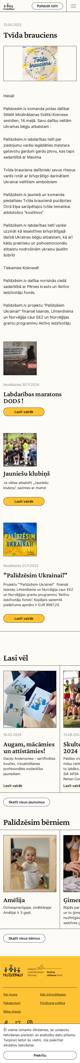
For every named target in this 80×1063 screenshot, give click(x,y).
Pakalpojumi (11, 1003)
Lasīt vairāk (24, 412)
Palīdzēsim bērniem (36, 822)
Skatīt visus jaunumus (27, 802)
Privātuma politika (52, 1003)
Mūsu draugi (12, 1011)
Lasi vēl (15, 658)
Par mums (10, 994)
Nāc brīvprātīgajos (53, 994)
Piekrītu (40, 1055)
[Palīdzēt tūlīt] (47, 6)
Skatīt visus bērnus (24, 938)
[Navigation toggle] (73, 6)
